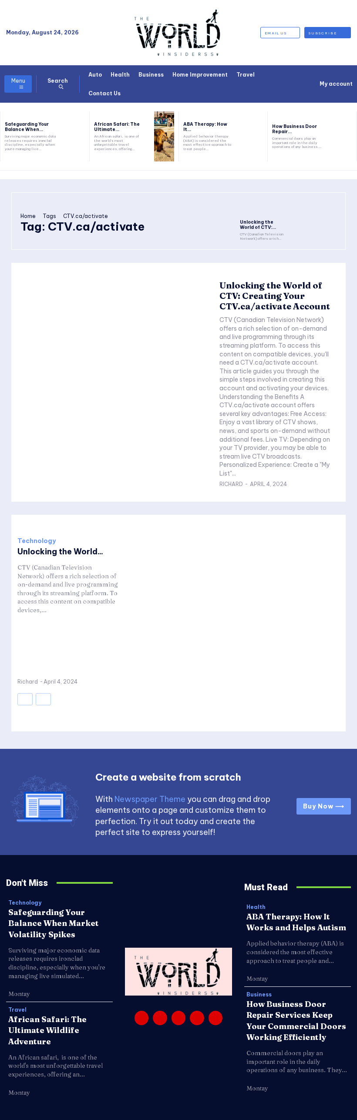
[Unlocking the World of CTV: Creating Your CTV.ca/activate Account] (263, 208)
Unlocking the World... (60, 552)
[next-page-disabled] (43, 699)
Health (256, 907)
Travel (17, 1010)
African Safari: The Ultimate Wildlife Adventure (47, 1030)
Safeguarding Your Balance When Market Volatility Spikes (53, 923)
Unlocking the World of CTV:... (258, 224)
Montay (19, 994)
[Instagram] (160, 1018)
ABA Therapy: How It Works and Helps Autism (296, 922)
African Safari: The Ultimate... (117, 126)
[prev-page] (25, 699)
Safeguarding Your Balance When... (27, 126)
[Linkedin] (178, 1018)
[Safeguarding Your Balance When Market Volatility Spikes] (75, 136)
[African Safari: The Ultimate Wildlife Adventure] (164, 136)
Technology (36, 541)
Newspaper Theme (150, 799)
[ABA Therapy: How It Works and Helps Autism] (253, 136)
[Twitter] (197, 1018)
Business (259, 995)
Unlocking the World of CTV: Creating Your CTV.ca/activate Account (274, 296)
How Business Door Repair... (294, 129)
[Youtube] (215, 1018)
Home (28, 216)
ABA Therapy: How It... (205, 126)
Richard (231, 484)
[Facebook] (141, 1018)
